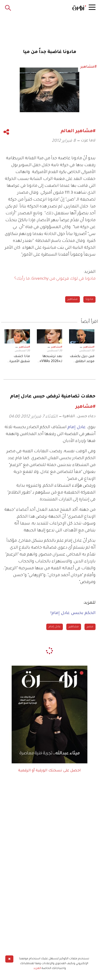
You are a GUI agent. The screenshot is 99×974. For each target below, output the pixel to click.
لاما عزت (88, 141)
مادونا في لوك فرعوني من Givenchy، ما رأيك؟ (55, 279)
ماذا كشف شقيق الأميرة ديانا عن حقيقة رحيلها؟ (19, 359)
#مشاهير (88, 347)
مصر (90, 626)
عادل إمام (55, 626)
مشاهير (72, 299)
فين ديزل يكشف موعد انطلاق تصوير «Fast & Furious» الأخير (82, 359)
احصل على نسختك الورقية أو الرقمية (49, 771)
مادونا (89, 299)
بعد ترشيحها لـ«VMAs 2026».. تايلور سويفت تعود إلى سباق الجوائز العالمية (50, 359)
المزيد (37, 968)
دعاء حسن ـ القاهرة (79, 416)
